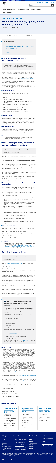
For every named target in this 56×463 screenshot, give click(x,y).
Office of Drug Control (20, 447)
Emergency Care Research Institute (27, 78)
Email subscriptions (33, 437)
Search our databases (19, 437)
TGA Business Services (20, 442)
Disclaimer (8, 52)
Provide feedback (47, 446)
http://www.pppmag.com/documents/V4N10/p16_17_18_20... (22, 246)
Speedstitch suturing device (11, 48)
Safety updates (19, 18)
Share (14, 29)
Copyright (4, 444)
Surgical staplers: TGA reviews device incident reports (28, 410)
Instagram (32, 446)
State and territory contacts (21, 449)
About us (52, 2)
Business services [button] (7, 12)
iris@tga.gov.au (14, 334)
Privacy (3, 439)
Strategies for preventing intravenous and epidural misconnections (20, 46)
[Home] (11, 3)
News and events (40, 2)
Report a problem (13, 333)
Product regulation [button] (11, 9)
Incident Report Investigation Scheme (14, 263)
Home (4, 9)
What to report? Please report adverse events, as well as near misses (20, 50)
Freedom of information (7, 446)
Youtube (32, 444)
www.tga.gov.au (25, 340)
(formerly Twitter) (34, 443)
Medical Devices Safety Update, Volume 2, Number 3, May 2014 (45, 410)
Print (10, 29)
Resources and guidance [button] (36, 9)
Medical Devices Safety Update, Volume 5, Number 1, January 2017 (10, 410)
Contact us (47, 2)
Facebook (32, 441)
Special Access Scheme (20, 444)
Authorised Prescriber (19, 446)
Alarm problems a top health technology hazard (16, 44)
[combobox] (41, 5)
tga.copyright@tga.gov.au (15, 371)
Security (4, 441)
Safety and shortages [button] (23, 9)
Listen (5, 29)
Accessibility (4, 437)
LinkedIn (32, 448)
